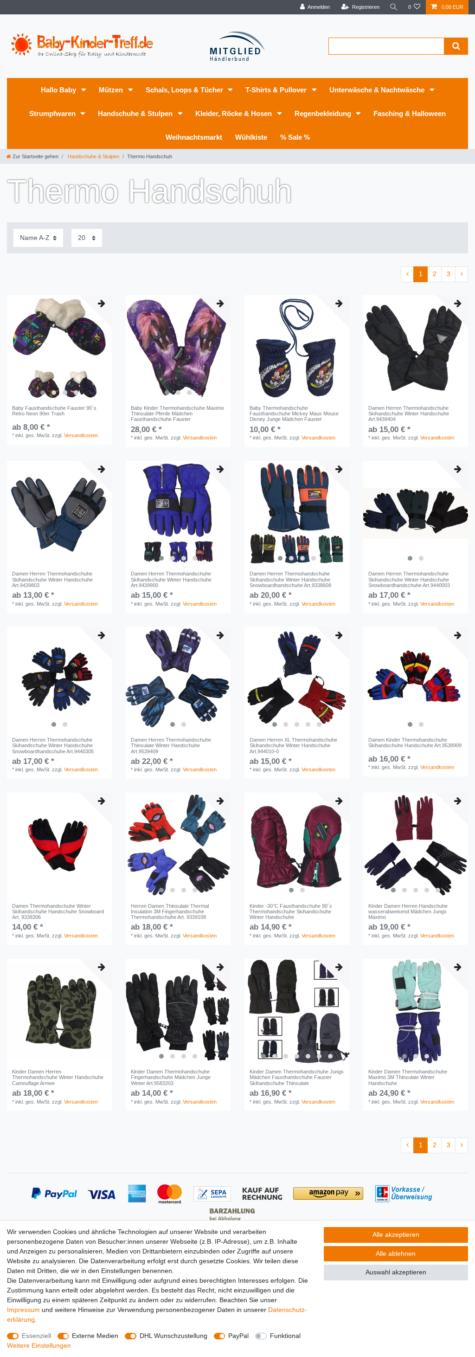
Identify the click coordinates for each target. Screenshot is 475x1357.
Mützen (112, 90)
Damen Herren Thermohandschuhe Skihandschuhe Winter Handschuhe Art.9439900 (171, 579)
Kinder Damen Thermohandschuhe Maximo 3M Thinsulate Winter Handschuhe (407, 1077)
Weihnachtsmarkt (194, 137)
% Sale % (295, 137)
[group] (59, 347)
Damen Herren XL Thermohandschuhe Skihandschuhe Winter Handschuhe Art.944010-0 (293, 745)
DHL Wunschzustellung (173, 1335)
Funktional (285, 1335)
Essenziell (36, 1335)
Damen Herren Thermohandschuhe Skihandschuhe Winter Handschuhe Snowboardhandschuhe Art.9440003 (409, 579)
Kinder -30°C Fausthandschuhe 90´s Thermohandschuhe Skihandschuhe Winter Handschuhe (291, 911)
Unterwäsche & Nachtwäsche (377, 90)
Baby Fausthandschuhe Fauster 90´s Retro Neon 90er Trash (54, 410)
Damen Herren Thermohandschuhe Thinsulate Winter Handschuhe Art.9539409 (171, 745)
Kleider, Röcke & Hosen (234, 113)
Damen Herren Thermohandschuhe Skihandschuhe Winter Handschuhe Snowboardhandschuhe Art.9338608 (290, 579)
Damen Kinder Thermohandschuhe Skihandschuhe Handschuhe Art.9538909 (415, 742)
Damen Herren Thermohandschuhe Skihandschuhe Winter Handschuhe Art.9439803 (52, 579)
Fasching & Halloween (409, 113)
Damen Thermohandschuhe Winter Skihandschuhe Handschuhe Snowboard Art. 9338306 (58, 911)
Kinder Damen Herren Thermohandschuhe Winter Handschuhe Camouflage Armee (57, 1077)
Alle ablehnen (396, 1253)
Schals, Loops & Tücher (185, 90)
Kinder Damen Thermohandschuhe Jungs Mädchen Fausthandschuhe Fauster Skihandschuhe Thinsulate (297, 1077)
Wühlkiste (251, 137)
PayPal (238, 1335)
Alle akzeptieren (395, 1234)
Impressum (23, 1309)
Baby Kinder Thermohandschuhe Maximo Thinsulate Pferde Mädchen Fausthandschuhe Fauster (177, 413)
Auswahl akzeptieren (396, 1272)
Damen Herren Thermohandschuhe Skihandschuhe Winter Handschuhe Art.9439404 (408, 413)
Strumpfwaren (53, 113)
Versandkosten (81, 435)
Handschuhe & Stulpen (136, 113)
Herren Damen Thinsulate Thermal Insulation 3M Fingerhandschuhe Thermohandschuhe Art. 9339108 (170, 911)
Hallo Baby (59, 90)
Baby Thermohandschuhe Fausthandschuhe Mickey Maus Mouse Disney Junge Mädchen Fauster (294, 413)
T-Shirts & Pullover (276, 90)
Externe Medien (95, 1335)
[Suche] (394, 7)
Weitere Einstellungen (39, 1345)
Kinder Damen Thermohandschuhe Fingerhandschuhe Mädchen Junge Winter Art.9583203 (171, 1077)
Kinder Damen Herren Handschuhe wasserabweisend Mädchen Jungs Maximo (408, 911)
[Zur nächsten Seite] (461, 274)
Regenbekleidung (324, 113)
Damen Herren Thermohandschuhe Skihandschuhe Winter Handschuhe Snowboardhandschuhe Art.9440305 (53, 745)
